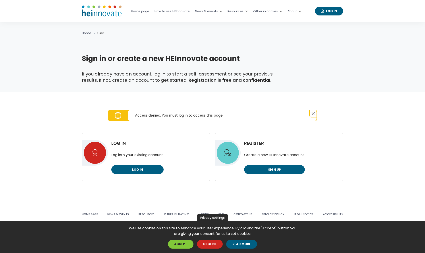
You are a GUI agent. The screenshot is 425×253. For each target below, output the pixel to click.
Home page (90, 214)
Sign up (274, 169)
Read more (241, 244)
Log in (137, 169)
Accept (180, 244)
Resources (147, 214)
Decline (209, 244)
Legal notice (303, 214)
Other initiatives (177, 214)
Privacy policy (273, 214)
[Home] (102, 11)
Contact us (243, 214)
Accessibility (333, 214)
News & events (118, 214)
